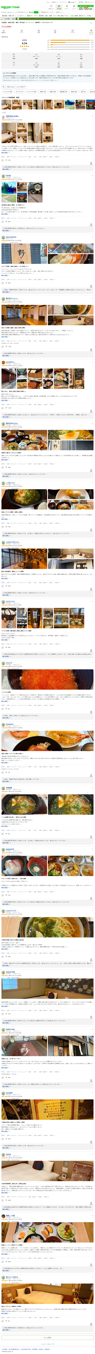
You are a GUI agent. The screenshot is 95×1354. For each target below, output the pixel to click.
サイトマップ (63, 2)
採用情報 (34, 1349)
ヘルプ (47, 2)
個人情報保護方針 (14, 1349)
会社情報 (4, 1349)
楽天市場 (81, 2)
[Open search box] (3, 87)
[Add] (91, 23)
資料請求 (47, 1349)
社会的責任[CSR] (26, 1349)
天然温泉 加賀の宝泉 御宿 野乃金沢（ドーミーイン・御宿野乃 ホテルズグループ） (27, 22)
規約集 (41, 1349)
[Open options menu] (92, 116)
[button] (6, 104)
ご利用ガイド (54, 2)
